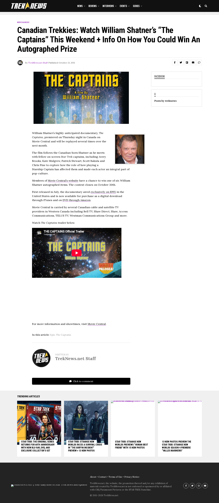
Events (123, 6)
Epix (52, 335)
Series (136, 6)
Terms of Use (115, 477)
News (80, 6)
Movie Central (97, 324)
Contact (102, 477)
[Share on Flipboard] (187, 62)
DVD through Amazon (76, 200)
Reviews (92, 6)
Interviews (108, 6)
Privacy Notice (131, 477)
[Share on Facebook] (174, 62)
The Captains (63, 335)
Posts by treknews (165, 100)
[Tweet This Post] (181, 62)
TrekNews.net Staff (38, 62)
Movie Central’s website (63, 180)
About (93, 477)
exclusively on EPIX (103, 192)
